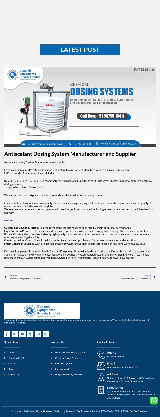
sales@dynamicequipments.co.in (122, 367)
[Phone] (101, 355)
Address (112, 374)
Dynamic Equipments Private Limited (22, 181)
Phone (111, 352)
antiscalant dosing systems (89, 195)
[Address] (101, 377)
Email (111, 363)
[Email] (101, 366)
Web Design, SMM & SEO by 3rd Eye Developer (125, 411)
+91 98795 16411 (115, 356)
